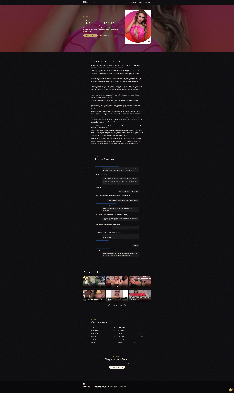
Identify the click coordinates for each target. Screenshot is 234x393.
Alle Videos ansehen (117, 305)
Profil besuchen (117, 367)
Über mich (134, 2)
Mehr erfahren (104, 35)
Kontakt (148, 2)
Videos (141, 2)
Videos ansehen (90, 35)
